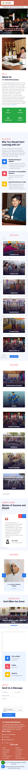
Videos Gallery (19, 750)
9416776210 (6, 737)
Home (4, 747)
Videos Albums (6, 494)
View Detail (14, 622)
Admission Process (20, 758)
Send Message (8, 714)
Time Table (18, 752)
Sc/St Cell (18, 756)
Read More (14, 104)
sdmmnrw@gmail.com (9, 739)
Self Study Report (7, 756)
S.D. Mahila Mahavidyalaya (14, 762)
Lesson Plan (19, 754)
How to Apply (6, 758)
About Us (18, 747)
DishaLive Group (16, 768)
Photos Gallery (6, 750)
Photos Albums (14, 356)
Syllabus (5, 754)
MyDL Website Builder (15, 766)
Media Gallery (6, 752)
